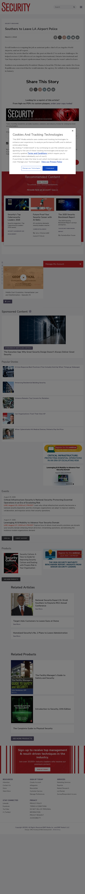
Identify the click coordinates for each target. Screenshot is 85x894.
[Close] (72, 130)
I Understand (50, 168)
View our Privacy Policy (51, 162)
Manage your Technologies (31, 168)
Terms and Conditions (37, 153)
